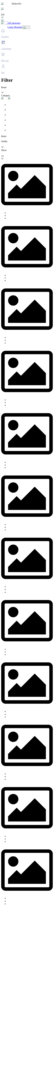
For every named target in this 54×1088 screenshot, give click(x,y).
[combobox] (15, 11)
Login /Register (15, 27)
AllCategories (13, 23)
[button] (27, 94)
